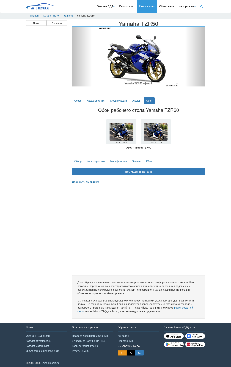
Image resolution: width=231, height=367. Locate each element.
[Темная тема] (130, 353)
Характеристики (96, 100)
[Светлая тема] (122, 353)
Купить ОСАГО (80, 351)
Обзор (78, 100)
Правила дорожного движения (90, 336)
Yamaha (68, 15)
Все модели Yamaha (138, 171)
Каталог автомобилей (38, 341)
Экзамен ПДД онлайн (38, 336)
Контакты (123, 336)
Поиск (36, 23)
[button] (82, 56)
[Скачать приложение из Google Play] (174, 344)
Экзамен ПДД (105, 6)
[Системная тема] (139, 353)
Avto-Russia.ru (50, 363)
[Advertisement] (46, 76)
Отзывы (136, 100)
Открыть (121, 134)
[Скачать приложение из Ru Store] (195, 336)
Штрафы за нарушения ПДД (88, 341)
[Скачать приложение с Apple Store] (174, 336)
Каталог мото (146, 6)
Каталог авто (126, 6)
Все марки (57, 23)
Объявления (166, 6)
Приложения (125, 341)
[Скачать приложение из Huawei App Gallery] (195, 344)
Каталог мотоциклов (38, 346)
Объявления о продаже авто (42, 351)
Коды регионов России (85, 346)
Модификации (118, 100)
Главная (34, 15)
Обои (149, 100)
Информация (186, 6)
